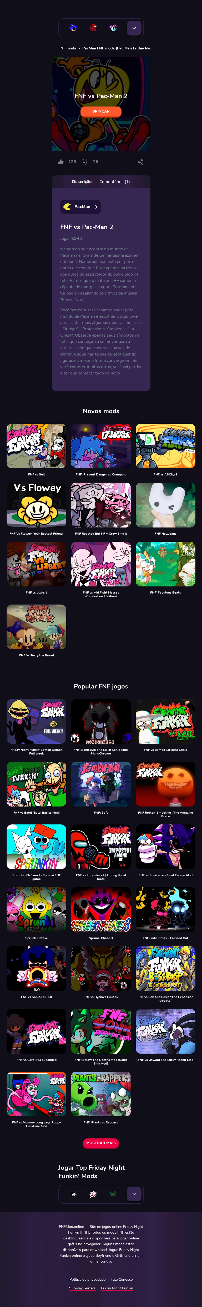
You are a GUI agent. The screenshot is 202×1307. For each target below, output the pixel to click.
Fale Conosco (122, 1279)
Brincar (101, 111)
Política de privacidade (87, 1279)
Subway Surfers (82, 1288)
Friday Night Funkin (117, 1288)
